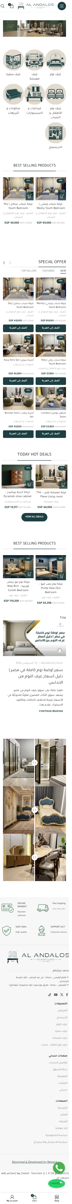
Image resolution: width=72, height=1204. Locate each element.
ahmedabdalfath (47, 650)
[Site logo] (36, 6)
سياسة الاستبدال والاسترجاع (50, 1142)
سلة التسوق (60, 1069)
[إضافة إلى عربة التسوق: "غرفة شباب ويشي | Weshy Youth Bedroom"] (62, 196)
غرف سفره (61, 1031)
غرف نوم (46, 597)
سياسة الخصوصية (56, 1135)
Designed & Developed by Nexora (34, 1162)
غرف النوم (61, 1024)
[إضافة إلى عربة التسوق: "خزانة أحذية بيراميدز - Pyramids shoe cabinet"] (30, 484)
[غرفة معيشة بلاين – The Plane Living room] (52, 477)
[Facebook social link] (67, 995)
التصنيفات (60, 1003)
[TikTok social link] (50, 995)
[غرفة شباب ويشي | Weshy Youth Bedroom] (51, 188)
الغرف (62, 213)
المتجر (63, 1114)
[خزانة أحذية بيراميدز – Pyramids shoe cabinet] (18, 477)
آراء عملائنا (61, 1128)
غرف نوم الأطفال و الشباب (52, 368)
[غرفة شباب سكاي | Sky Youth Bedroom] (18, 188)
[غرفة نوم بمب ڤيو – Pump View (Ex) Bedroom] (51, 567)
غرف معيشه (60, 1038)
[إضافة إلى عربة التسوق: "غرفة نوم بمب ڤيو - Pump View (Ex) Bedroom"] (62, 576)
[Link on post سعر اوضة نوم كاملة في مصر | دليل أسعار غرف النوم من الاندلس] (34, 638)
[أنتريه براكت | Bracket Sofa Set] (18, 398)
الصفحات (61, 1101)
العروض (62, 1010)
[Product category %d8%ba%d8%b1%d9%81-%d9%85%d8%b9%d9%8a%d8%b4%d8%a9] (34, 66)
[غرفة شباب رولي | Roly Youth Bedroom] (51, 345)
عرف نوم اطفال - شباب (54, 1045)
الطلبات (62, 1083)
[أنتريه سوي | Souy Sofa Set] (18, 345)
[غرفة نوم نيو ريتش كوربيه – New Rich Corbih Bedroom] (18, 566)
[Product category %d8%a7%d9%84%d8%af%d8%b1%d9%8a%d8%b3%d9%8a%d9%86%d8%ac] (55, 137)
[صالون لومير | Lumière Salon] (51, 398)
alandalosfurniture (52, 663)
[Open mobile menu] (62, 6)
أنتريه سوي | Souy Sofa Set (19, 360)
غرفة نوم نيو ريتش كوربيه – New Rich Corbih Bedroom (18, 586)
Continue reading (51, 711)
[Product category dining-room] (13, 64)
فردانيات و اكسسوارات (17, 502)
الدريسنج (62, 1017)
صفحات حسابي (58, 1056)
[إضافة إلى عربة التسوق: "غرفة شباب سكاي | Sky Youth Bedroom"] (30, 196)
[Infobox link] (52, 908)
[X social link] (62, 995)
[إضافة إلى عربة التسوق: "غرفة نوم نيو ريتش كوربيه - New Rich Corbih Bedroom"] (30, 574)
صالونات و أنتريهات (23, 365)
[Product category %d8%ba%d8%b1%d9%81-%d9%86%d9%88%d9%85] (55, 64)
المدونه (63, 1121)
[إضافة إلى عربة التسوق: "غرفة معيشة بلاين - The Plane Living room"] (63, 485)
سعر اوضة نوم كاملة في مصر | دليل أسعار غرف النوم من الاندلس (36, 676)
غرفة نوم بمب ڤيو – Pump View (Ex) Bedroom (51, 588)
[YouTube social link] (56, 995)
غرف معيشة (51, 502)
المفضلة (62, 1076)
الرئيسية (62, 1108)
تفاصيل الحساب (58, 1063)
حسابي (63, 1090)
